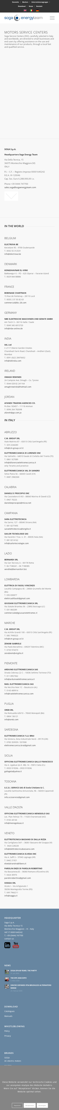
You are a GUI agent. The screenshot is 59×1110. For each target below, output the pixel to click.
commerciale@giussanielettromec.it (20, 613)
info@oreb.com (11, 719)
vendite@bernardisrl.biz (15, 569)
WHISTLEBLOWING (14, 1026)
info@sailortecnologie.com (16, 543)
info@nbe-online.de (13, 328)
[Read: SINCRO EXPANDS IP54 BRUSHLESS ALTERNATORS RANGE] (6, 986)
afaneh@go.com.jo (12, 412)
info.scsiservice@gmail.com (17, 797)
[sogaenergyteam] (24, 17)
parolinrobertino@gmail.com (17, 878)
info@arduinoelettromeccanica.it (19, 679)
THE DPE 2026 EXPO (19, 978)
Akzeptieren (29, 1105)
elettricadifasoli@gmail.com (17, 598)
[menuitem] (15, 2)
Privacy (7, 1035)
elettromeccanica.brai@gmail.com (20, 745)
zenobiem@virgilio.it (13, 653)
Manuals (8, 1016)
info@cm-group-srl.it (13, 448)
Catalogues (9, 1011)
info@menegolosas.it (14, 823)
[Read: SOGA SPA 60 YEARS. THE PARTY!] (6, 971)
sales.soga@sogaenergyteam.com (20, 187)
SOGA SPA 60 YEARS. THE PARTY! (24, 970)
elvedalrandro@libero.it (15, 863)
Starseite (15, 2)
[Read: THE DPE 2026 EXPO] (6, 979)
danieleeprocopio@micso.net (17, 503)
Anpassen (17, 1105)
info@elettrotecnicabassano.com (19, 849)
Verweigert (42, 1105)
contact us (9, 938)
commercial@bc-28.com (15, 302)
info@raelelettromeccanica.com (18, 693)
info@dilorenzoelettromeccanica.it (20, 462)
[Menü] (51, 17)
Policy (7, 1031)
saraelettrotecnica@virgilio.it (17, 529)
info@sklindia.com (12, 360)
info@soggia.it (10, 895)
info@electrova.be (12, 254)
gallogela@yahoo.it (13, 771)
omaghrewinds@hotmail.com (17, 386)
